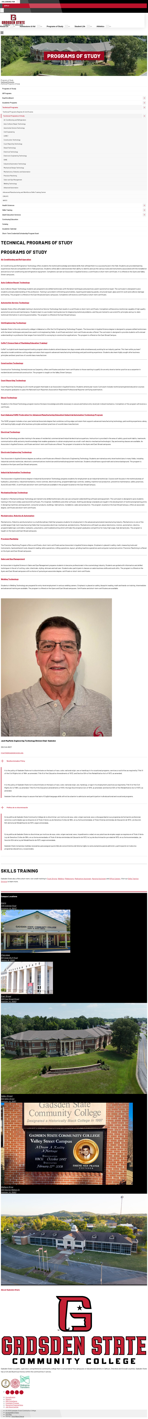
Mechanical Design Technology (14, 168)
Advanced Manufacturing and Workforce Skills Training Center (24, 192)
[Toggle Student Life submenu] (91, 26)
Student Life (80, 26)
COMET (6, 136)
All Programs (6, 93)
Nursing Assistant (99, 878)
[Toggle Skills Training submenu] (144, 210)
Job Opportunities (12, 1407)
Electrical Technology (11, 152)
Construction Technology (12, 140)
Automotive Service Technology (14, 128)
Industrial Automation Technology (15, 164)
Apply (6, 6)
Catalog (5, 224)
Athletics (100, 26)
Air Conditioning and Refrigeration (15, 120)
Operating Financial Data (14, 1405)
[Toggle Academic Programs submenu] (144, 102)
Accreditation (10, 1397)
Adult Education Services (12, 215)
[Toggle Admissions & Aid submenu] (41, 26)
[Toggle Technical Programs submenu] (144, 107)
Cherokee (5, 955)
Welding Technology (10, 184)
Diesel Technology (10, 148)
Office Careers (114, 878)
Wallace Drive (7, 1187)
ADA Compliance (11, 1401)
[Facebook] (8, 1392)
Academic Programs (9, 103)
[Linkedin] (17, 1392)
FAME (6, 160)
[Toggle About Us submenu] (14, 26)
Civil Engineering (9, 132)
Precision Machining (11, 176)
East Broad (6, 996)
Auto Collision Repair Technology (15, 124)
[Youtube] (21, 1392)
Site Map (9, 1414)
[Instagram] (12, 1392)
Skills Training (7, 210)
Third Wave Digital (17, 1416)
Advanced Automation (11, 188)
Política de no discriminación (17, 807)
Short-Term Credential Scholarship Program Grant (21, 233)
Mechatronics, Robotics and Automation (17, 172)
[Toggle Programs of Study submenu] (69, 26)
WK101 (5, 200)
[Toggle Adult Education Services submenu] (144, 214)
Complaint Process (12, 1403)
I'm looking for (8, 2)
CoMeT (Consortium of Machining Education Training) (24, 343)
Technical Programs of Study (14, 116)
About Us (4, 26)
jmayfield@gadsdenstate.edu (12, 753)
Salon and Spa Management (13, 180)
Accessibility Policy (12, 1412)
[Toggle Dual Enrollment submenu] (144, 98)
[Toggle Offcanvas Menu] (2, 33)
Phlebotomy (69, 878)
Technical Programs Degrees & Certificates (18, 112)
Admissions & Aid (27, 26)
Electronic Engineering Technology (15, 156)
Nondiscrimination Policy (16, 761)
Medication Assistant (83, 878)
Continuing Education (10, 219)
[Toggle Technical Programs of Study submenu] (144, 116)
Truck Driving (52, 878)
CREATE (6, 196)
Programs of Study (55, 26)
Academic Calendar (9, 229)
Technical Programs (7, 82)
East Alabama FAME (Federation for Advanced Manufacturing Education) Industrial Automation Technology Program (52, 415)
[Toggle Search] (2, 10)
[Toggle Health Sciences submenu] (144, 205)
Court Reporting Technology (13, 144)
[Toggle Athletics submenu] (110, 26)
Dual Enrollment (8, 98)
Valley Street (7, 1096)
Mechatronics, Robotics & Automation (17, 516)
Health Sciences (8, 205)
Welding (61, 878)
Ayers (3, 903)
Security (8, 1399)
